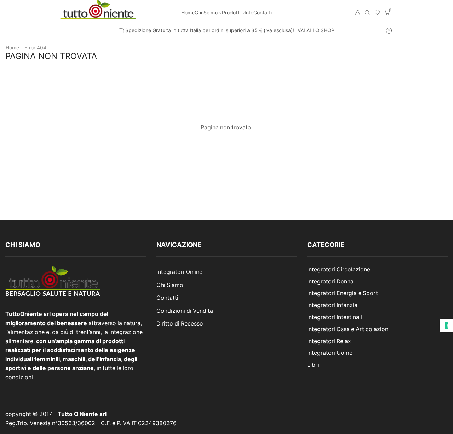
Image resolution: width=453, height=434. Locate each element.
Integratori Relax (329, 341)
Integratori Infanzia (332, 305)
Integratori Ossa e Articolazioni (348, 329)
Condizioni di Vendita (184, 310)
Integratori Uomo (330, 353)
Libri (313, 365)
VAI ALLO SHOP (316, 30)
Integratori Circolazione (338, 269)
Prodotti (231, 13)
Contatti (262, 13)
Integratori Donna (330, 281)
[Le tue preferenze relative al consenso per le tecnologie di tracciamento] (446, 325)
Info (249, 13)
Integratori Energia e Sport (342, 293)
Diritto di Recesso (179, 323)
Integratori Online (179, 272)
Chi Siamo (206, 13)
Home (188, 13)
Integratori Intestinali (334, 317)
